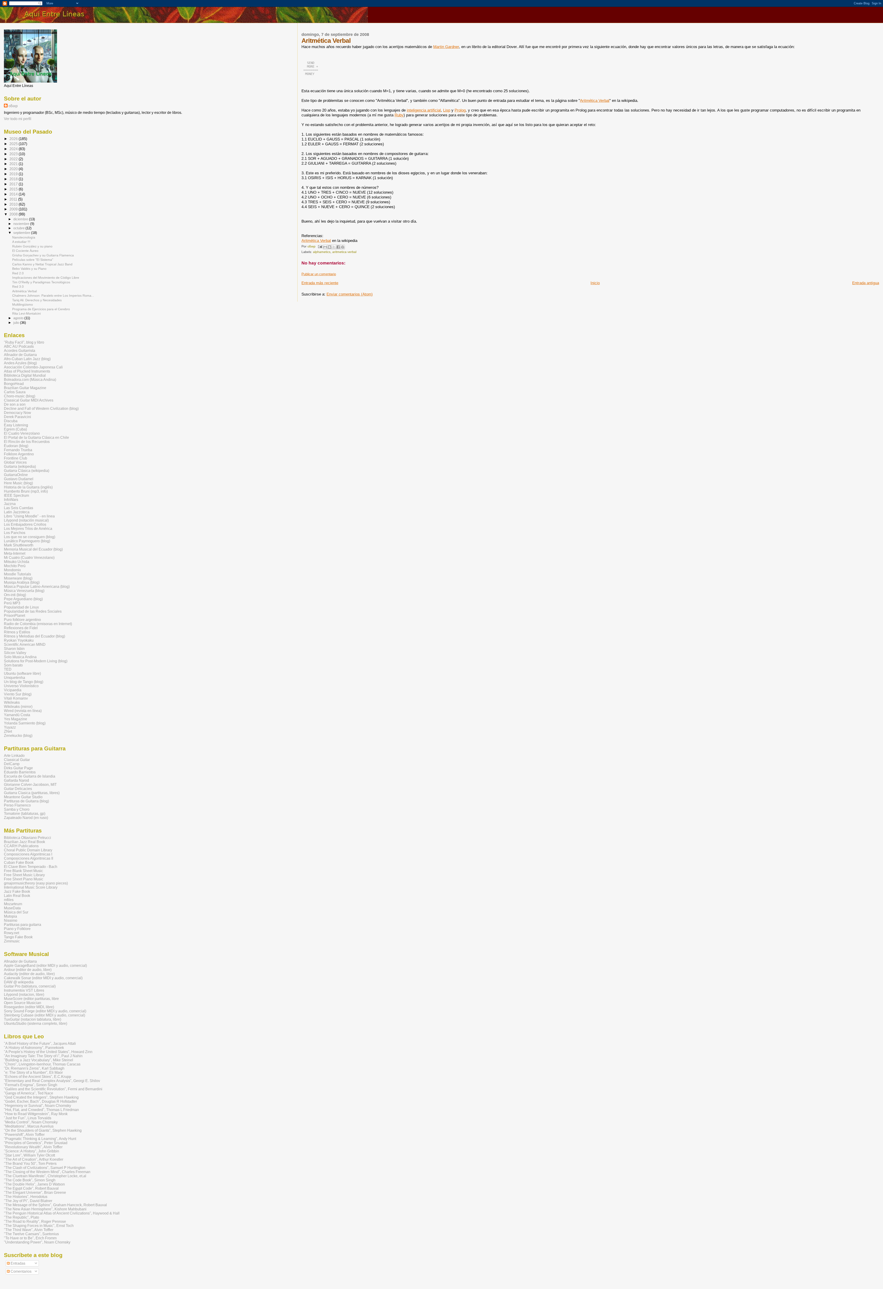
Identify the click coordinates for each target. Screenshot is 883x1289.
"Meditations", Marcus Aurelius (29, 1126)
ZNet (8, 731)
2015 (14, 189)
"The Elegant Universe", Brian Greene (35, 1192)
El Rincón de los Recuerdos (27, 442)
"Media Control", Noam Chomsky (31, 1122)
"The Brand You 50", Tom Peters (30, 1164)
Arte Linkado (14, 756)
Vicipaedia (12, 690)
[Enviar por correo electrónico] (325, 247)
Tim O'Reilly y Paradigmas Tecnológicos (41, 282)
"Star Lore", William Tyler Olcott (29, 1155)
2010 (14, 204)
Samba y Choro (16, 809)
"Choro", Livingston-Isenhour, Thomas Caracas (42, 1064)
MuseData (12, 908)
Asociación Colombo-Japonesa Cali (33, 367)
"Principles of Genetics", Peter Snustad (35, 1143)
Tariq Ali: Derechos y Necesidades (37, 300)
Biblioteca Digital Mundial (25, 375)
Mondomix (12, 570)
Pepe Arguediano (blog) (23, 599)
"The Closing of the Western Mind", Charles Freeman (47, 1172)
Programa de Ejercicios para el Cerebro (41, 309)
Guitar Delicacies (18, 789)
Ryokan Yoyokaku (19, 640)
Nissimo (10, 920)
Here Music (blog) (18, 483)
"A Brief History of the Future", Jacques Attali (40, 1043)
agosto (18, 318)
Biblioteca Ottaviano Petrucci (27, 838)
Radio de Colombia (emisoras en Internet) (38, 624)
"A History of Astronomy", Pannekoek (34, 1048)
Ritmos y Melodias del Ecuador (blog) (34, 636)
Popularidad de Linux (21, 607)
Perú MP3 (12, 603)
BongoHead (14, 384)
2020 (14, 169)
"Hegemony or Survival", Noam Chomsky (37, 1106)
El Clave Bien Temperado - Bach (30, 867)
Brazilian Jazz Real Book (24, 842)
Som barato (13, 665)
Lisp (446, 110)
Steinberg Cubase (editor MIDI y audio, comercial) (44, 1015)
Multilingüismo (22, 304)
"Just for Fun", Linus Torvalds (27, 1118)
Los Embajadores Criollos (25, 524)
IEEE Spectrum (16, 495)
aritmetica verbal (344, 252)
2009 (14, 209)
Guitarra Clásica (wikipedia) (26, 471)
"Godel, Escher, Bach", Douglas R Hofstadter (40, 1101)
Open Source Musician (22, 1003)
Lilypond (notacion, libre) (24, 994)
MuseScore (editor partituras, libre (31, 999)
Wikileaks (12, 702)
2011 (13, 199)
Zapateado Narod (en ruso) (26, 818)
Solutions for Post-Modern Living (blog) (35, 661)
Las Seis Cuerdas (18, 508)
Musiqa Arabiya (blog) (22, 582)
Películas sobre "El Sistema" (32, 259)
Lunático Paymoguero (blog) (27, 541)
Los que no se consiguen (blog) (29, 537)
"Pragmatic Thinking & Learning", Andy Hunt (40, 1139)
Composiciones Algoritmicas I (28, 854)
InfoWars (11, 500)
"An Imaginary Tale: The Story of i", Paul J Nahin (43, 1056)
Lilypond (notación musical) (26, 520)
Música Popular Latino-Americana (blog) (37, 587)
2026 (14, 139)
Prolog (460, 110)
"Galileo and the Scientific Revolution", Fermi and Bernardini (53, 1089)
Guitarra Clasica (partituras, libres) (32, 793)
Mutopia (10, 916)
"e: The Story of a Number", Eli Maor (33, 1072)
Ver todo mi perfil (17, 119)
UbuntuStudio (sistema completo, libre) (35, 1023)
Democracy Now (17, 413)
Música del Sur (16, 912)
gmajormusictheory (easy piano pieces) (36, 883)
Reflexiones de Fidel (21, 628)
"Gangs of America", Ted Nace (28, 1093)
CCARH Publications (21, 846)
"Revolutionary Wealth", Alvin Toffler (33, 1147)
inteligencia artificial (424, 110)
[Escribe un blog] (329, 247)
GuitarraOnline (16, 475)
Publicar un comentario (318, 274)
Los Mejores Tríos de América (28, 529)
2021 (14, 164)
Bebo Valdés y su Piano (29, 268)
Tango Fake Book (18, 937)
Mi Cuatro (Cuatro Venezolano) (29, 558)
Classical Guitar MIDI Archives (28, 400)
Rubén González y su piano (32, 246)
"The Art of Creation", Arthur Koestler (33, 1159)
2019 (14, 174)
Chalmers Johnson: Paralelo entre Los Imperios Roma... (53, 295)
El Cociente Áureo (25, 251)
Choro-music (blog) (19, 396)
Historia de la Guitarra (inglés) (28, 487)
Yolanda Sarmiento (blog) (25, 723)
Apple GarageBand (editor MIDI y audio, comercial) (45, 965)
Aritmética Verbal (594, 100)
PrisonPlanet (14, 615)
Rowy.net (11, 933)
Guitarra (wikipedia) (20, 466)
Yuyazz (10, 727)
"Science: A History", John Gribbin (31, 1151)
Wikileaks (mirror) (18, 707)
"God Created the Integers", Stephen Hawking (41, 1097)
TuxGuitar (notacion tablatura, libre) (32, 1019)
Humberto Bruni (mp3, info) (26, 491)
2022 (14, 159)
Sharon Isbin (14, 649)
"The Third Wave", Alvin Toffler (28, 1230)
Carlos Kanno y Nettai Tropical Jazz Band (42, 264)
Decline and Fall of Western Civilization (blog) (41, 409)
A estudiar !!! (21, 242)
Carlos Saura (15, 392)
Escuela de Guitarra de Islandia (29, 776)
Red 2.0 (18, 273)
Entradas (17, 1263)
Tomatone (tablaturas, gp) (24, 813)
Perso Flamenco (17, 805)
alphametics (321, 252)
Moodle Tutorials (17, 574)
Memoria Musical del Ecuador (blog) (33, 549)
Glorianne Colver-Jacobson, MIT (30, 785)
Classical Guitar (17, 760)
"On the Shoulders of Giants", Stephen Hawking (43, 1130)
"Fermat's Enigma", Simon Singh (30, 1085)
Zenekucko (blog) (18, 736)
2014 (14, 194)
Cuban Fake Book (19, 862)
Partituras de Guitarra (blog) (26, 801)
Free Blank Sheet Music (23, 871)
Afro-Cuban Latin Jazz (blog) (27, 359)
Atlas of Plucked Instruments (27, 371)
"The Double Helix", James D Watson (34, 1184)
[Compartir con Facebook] (338, 247)
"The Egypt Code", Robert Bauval (31, 1188)
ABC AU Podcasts (19, 346)
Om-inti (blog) (15, 595)
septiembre (22, 233)
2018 (14, 179)
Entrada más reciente (319, 283)
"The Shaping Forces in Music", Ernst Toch (39, 1226)
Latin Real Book (17, 896)
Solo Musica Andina (20, 657)
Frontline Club (15, 458)
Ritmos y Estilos (17, 632)
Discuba (10, 421)
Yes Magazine (15, 719)
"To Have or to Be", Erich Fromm (30, 1238)
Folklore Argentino (19, 454)
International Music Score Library (30, 887)
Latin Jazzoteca (16, 512)
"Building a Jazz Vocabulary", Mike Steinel (38, 1060)
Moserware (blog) (18, 578)
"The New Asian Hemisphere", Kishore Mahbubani (45, 1209)
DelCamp (12, 764)
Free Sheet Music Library (24, 875)
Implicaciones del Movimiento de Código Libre (45, 277)
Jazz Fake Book (17, 891)
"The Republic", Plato (21, 1217)
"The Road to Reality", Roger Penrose (35, 1221)
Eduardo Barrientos (20, 772)
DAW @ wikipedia (19, 982)
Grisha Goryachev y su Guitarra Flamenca (43, 255)
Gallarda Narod (16, 780)
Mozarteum (13, 904)
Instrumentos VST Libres (24, 990)
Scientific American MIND (25, 644)
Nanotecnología (23, 237)
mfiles (9, 900)
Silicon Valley (15, 653)
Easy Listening (16, 425)
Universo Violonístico (21, 686)
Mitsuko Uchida (16, 562)
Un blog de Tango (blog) (23, 682)
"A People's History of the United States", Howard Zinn (48, 1052)
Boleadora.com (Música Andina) (30, 380)
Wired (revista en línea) (23, 711)
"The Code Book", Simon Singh (29, 1180)
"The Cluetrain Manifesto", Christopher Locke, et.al (45, 1176)
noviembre (21, 224)
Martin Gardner (446, 46)
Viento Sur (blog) (18, 694)
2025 (14, 144)
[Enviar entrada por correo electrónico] (319, 246)
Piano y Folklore (17, 929)
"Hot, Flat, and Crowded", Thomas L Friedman (41, 1110)
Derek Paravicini (17, 417)
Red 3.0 (18, 286)
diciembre (21, 219)
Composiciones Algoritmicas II (28, 858)
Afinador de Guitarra (20, 355)
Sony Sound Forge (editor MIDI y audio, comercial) (45, 1011)
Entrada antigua (865, 283)
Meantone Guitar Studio (23, 797)
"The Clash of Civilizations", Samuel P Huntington (44, 1168)
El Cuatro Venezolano (22, 433)
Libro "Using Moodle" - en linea (29, 516)
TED (7, 669)
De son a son (15, 404)
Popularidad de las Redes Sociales (33, 611)
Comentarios (21, 1271)
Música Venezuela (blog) (24, 591)
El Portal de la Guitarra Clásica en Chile (36, 437)
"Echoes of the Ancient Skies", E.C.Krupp (37, 1077)
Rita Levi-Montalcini (26, 313)
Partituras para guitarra (22, 925)
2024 (14, 149)
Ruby (399, 115)
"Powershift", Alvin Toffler (24, 1135)
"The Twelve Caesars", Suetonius (31, 1234)
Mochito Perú (15, 566)
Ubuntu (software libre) (22, 673)
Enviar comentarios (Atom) (350, 294)
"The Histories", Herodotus (25, 1197)
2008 (14, 214)
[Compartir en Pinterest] (342, 247)
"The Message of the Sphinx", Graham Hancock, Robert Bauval (55, 1205)
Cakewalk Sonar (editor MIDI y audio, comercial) (43, 978)
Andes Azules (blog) (20, 363)
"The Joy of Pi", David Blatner (28, 1201)
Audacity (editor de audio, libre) (29, 974)
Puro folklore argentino (22, 620)
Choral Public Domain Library (28, 850)
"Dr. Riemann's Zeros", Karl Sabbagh (34, 1068)
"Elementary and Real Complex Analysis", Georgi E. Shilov (52, 1081)
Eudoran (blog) (16, 446)
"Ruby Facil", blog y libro (24, 342)
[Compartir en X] (334, 247)
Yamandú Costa (17, 715)
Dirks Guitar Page (18, 768)
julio (16, 322)
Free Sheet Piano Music (23, 879)
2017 (14, 184)
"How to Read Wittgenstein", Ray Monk (36, 1114)
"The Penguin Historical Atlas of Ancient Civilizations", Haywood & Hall (62, 1213)
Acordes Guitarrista (19, 351)
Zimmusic (12, 941)
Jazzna (10, 504)
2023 (14, 154)
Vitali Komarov (16, 698)
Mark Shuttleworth (18, 545)
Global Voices (15, 462)
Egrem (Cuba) (15, 429)
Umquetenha (14, 678)
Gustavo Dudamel (18, 479)
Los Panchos (14, 533)
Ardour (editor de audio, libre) (28, 970)
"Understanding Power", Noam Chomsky (37, 1242)
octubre (19, 228)
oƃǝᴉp (13, 106)
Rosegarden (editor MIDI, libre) (29, 1007)
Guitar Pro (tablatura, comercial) (30, 986)
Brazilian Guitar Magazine (25, 388)
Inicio (595, 283)
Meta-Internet (14, 553)
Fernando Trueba (18, 450)
